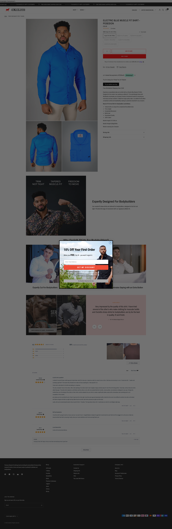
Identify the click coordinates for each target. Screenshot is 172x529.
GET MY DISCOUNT (86, 267)
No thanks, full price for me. (86, 281)
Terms (91, 275)
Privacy (96, 275)
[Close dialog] (110, 242)
